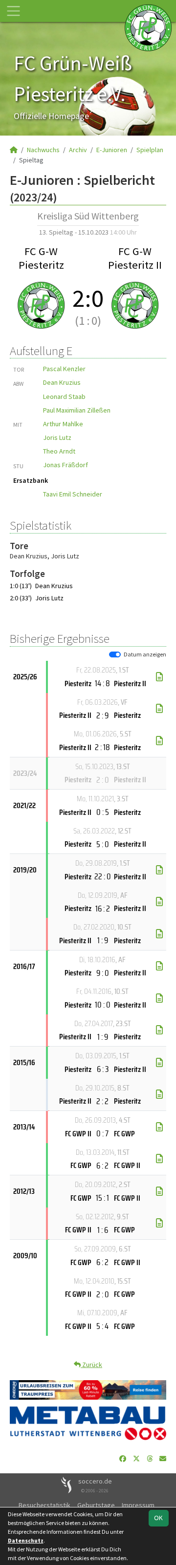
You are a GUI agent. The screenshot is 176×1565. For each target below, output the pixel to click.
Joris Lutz (57, 437)
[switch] (115, 654)
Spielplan (149, 149)
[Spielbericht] (159, 677)
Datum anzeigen (145, 654)
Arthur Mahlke (63, 423)
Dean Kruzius (62, 382)
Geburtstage (96, 1505)
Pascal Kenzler (64, 368)
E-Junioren (111, 149)
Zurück (91, 1364)
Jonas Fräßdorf (65, 464)
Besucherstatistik (44, 1505)
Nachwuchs (43, 149)
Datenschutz (26, 1540)
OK (158, 1517)
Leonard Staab (64, 396)
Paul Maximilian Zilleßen (76, 410)
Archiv (78, 149)
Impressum (138, 1505)
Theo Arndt (59, 451)
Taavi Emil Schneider (72, 494)
